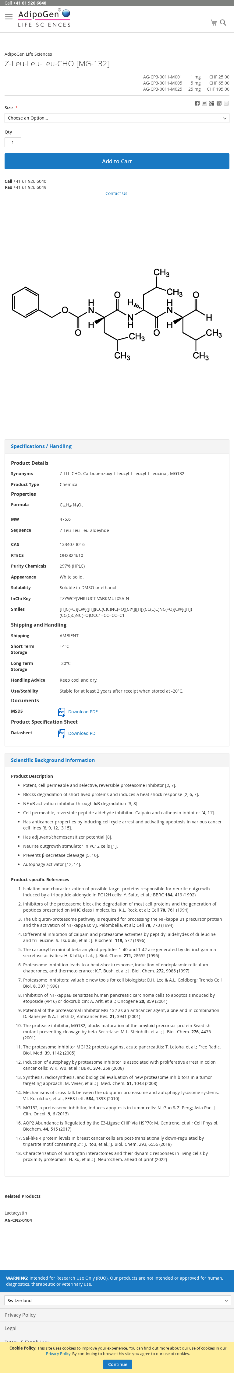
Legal (10, 1328)
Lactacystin (16, 1213)
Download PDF (83, 711)
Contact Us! (117, 193)
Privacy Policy (58, 1353)
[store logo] (44, 17)
